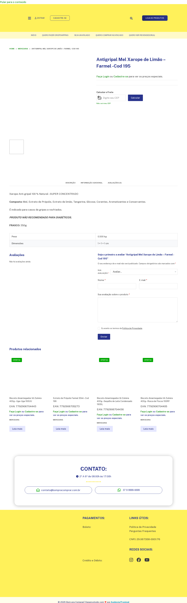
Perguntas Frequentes (142, 531)
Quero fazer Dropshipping (55, 35)
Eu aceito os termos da (121, 328)
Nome (102, 280)
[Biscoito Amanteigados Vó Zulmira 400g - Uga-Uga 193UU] (27, 374)
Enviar (104, 336)
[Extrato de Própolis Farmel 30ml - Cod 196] (71, 374)
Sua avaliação (103, 271)
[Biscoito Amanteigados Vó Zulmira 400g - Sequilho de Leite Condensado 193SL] (115, 374)
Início (33, 35)
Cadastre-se (121, 76)
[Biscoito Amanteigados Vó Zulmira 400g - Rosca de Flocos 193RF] (159, 374)
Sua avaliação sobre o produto (114, 294)
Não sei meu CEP (103, 103)
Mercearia (14, 420)
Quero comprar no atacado (109, 35)
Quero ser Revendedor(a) (142, 35)
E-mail (143, 280)
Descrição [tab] (71, 183)
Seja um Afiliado (82, 35)
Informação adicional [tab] (92, 183)
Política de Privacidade (132, 328)
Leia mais (17, 429)
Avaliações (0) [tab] (115, 183)
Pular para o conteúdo (13, 2)
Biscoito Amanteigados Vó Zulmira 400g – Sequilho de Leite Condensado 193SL (114, 401)
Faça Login (102, 76)
